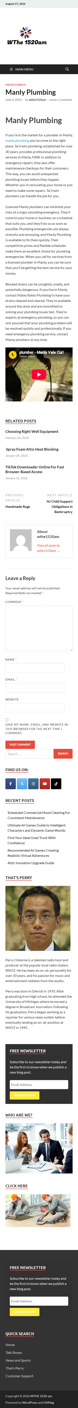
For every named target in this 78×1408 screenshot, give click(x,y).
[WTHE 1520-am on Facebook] (10, 783)
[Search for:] (39, 754)
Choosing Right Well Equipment (31, 431)
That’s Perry (15, 1368)
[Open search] (67, 69)
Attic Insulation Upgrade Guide (31, 863)
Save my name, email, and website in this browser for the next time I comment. (36, 729)
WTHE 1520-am (41, 1396)
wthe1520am (37, 99)
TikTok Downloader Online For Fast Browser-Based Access (34, 469)
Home (10, 1345)
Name (11, 659)
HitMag (49, 1402)
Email (11, 679)
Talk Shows (14, 1352)
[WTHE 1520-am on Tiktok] (56, 783)
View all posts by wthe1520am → (48, 547)
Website (12, 699)
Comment (14, 602)
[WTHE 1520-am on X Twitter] (22, 783)
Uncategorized (15, 84)
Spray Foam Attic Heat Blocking (31, 449)
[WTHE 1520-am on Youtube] (45, 783)
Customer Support (19, 1376)
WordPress (29, 1402)
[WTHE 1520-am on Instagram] (33, 783)
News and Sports (18, 1360)
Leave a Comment (60, 99)
